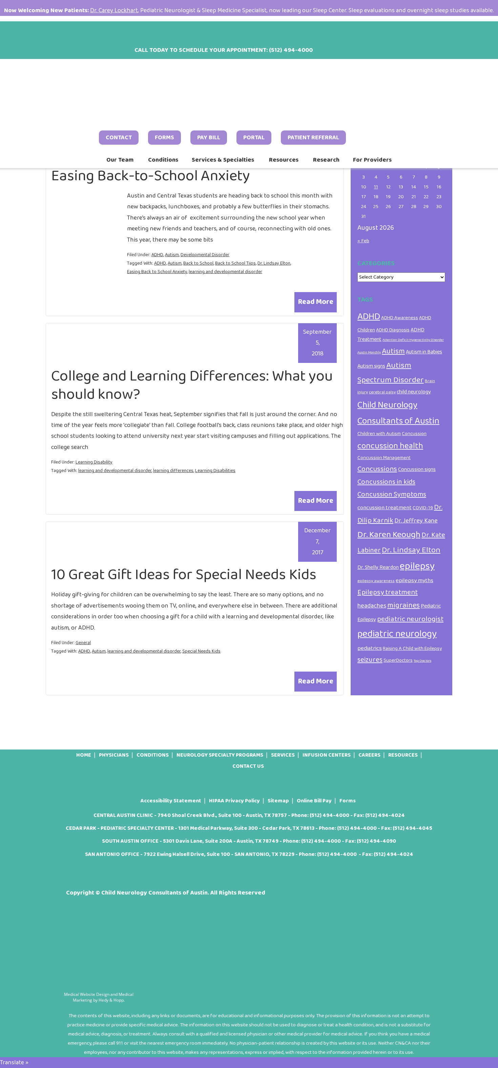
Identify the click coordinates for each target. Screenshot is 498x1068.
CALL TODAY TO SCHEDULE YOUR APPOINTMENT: (223, 50)
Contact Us (248, 766)
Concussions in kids (386, 482)
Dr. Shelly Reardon (378, 567)
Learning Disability (94, 462)
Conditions (163, 160)
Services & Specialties (223, 160)
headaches (371, 606)
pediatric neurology (397, 634)
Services (283, 755)
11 (376, 187)
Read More (315, 302)
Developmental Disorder (205, 255)
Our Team (119, 160)
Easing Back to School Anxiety (157, 271)
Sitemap (278, 801)
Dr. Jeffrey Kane (416, 521)
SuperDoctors (398, 660)
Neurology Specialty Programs (220, 755)
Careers (369, 755)
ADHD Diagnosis (393, 330)
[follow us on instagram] (87, 32)
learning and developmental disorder (225, 271)
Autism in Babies (424, 352)
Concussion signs (417, 469)
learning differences (173, 470)
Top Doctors (422, 661)
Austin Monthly (369, 352)
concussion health (390, 446)
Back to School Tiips (235, 263)
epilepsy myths (414, 580)
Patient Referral (313, 137)
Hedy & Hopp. (112, 1000)
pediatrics (369, 648)
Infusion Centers (327, 755)
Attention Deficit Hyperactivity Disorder (413, 340)
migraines (403, 605)
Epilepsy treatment (387, 592)
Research (326, 160)
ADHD (157, 255)
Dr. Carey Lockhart (114, 10)
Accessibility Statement (171, 801)
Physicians (114, 755)
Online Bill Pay (314, 801)
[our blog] (105, 32)
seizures (369, 659)
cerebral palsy (382, 392)
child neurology (414, 392)
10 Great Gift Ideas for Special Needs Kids (183, 574)
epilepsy (417, 566)
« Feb (363, 241)
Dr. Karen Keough (388, 535)
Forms (164, 137)
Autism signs (371, 366)
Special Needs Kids (201, 651)
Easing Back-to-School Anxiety (150, 176)
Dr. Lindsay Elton (273, 263)
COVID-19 (423, 508)
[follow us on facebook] (70, 32)
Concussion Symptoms (391, 494)
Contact (119, 137)
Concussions (377, 469)
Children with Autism (379, 434)
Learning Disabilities (215, 470)
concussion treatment (384, 507)
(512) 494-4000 (329, 815)
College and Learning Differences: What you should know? (192, 385)
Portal (254, 137)
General (83, 642)
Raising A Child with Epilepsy (412, 648)
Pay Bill (208, 137)
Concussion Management (384, 458)
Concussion (414, 434)
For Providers (372, 160)
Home (83, 755)
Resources (283, 160)
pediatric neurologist (410, 619)
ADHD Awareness (399, 318)
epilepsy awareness (376, 580)
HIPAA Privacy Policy (234, 801)
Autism (172, 255)
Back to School (198, 263)
